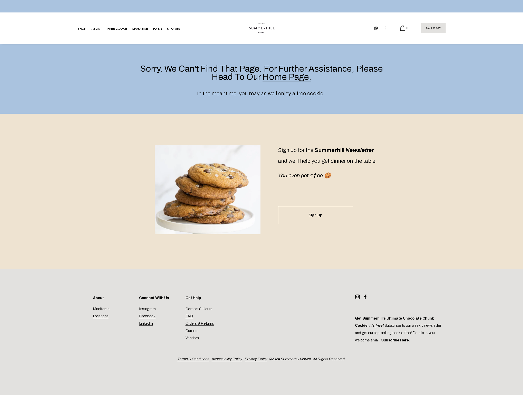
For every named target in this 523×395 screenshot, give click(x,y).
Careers (192, 331)
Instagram (147, 309)
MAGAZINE (140, 28)
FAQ (189, 316)
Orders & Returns (200, 323)
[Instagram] (376, 28)
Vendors (192, 338)
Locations (100, 316)
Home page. (287, 77)
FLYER (157, 28)
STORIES (173, 28)
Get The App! (433, 28)
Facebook (147, 316)
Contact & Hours (199, 309)
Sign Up (315, 215)
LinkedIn (146, 323)
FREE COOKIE (117, 28)
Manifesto (101, 309)
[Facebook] (385, 28)
